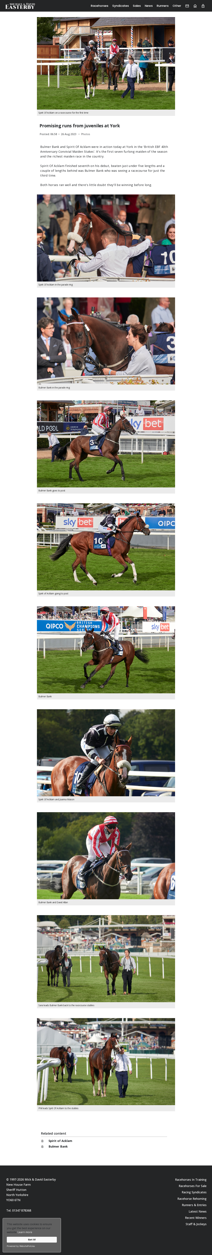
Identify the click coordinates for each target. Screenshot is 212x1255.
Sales (137, 6)
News (149, 6)
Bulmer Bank (58, 1146)
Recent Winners (196, 1218)
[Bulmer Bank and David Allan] (106, 855)
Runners (163, 6)
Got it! (32, 1239)
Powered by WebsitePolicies (21, 1246)
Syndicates (120, 6)
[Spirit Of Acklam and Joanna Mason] (106, 752)
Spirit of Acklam (60, 1141)
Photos (85, 134)
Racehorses (99, 6)
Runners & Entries (194, 1205)
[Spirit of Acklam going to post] (106, 546)
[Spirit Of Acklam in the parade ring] (106, 238)
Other (177, 6)
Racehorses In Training (191, 1180)
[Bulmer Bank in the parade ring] (106, 340)
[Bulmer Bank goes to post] (106, 443)
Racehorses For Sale (193, 1186)
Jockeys (201, 1224)
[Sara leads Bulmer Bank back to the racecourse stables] (106, 958)
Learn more (25, 1232)
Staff (189, 1224)
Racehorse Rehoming (192, 1199)
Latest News (198, 1211)
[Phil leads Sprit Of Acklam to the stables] (106, 1061)
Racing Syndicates (194, 1192)
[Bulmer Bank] (106, 649)
